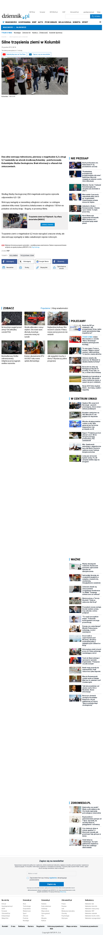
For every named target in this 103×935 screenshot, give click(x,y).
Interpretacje (6, 916)
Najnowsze (21, 27)
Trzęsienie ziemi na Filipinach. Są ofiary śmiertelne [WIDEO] (45, 218)
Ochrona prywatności (55, 926)
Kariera (30, 926)
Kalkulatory (89, 900)
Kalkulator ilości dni (91, 906)
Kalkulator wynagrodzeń (92, 918)
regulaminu (53, 878)
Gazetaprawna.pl (7, 906)
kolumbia (14, 255)
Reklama (21, 926)
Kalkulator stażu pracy (92, 908)
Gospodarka (27, 908)
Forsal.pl (4, 911)
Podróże (25, 918)
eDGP (3, 908)
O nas (13, 926)
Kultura (43, 920)
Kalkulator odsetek (91, 913)
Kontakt (5, 926)
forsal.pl (42, 12)
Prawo (64, 904)
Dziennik (4, 37)
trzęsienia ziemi (27, 255)
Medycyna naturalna (68, 911)
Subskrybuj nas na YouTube (15, 54)
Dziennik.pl (27, 900)
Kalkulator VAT (89, 911)
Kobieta (43, 904)
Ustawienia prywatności (89, 926)
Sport (24, 913)
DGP (63, 12)
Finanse (64, 906)
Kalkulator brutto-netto (92, 916)
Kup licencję (35, 247)
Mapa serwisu (71, 926)
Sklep (98, 12)
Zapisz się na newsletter (41, 54)
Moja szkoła (45, 911)
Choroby (64, 913)
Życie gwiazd (45, 913)
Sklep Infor (5, 918)
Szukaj (97, 16)
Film (42, 916)
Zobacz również (47, 225)
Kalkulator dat (89, 904)
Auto (24, 904)
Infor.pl (4, 904)
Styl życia (64, 918)
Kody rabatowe (46, 906)
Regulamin (40, 926)
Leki (63, 908)
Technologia (27, 906)
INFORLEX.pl (54, 12)
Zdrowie (25, 916)
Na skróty (5, 900)
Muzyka (43, 918)
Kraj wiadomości (60, 308)
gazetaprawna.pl (88, 12)
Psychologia (65, 916)
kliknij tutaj (63, 892)
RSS (51, 929)
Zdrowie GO (26, 33)
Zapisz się (51, 884)
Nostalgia (17, 33)
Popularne (45, 308)
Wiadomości (8, 27)
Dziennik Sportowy (55, 33)
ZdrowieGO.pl (74, 12)
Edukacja (44, 908)
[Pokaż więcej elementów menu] (100, 22)
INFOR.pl (32, 12)
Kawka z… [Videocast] (39, 33)
